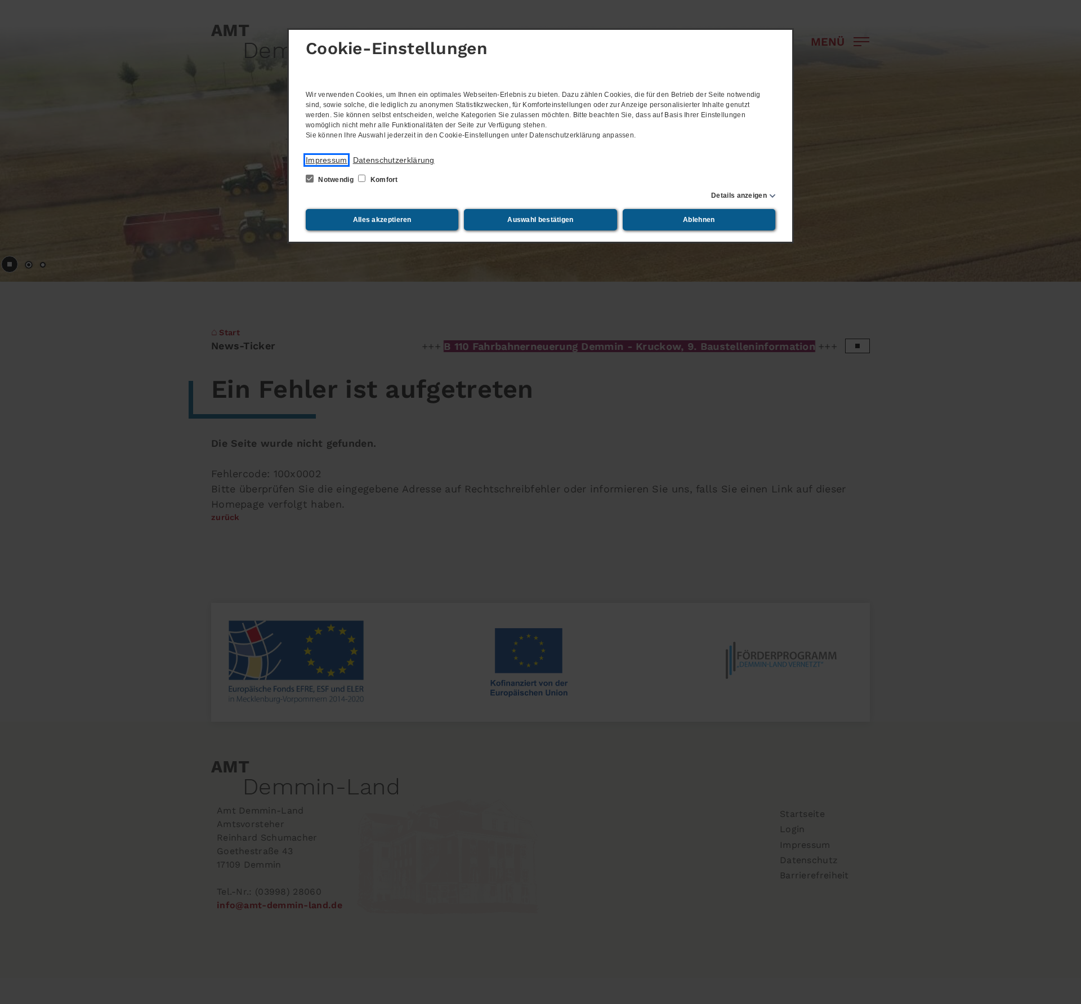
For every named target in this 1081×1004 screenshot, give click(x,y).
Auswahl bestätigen (540, 220)
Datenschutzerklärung (394, 160)
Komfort (382, 180)
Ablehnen (698, 220)
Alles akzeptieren (382, 220)
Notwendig (335, 180)
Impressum (326, 160)
